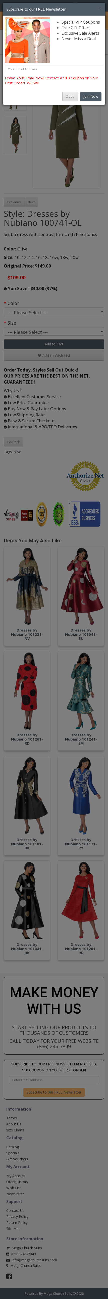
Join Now (90, 96)
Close (70, 96)
